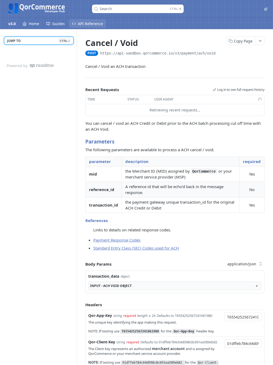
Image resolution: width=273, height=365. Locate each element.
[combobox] (243, 317)
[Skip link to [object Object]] (81, 141)
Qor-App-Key (100, 315)
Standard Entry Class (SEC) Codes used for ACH (136, 248)
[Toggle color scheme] (266, 9)
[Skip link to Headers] (81, 304)
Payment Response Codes (116, 240)
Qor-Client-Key (101, 341)
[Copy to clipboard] (221, 54)
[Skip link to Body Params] (81, 264)
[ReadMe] (42, 66)
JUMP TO (38, 40)
